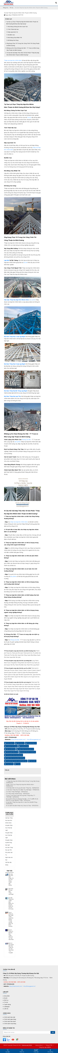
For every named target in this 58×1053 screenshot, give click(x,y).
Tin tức (6, 1002)
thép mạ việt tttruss (10, 749)
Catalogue (7, 1006)
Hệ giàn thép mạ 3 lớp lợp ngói (8, 835)
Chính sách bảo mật (9, 1017)
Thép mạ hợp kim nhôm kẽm (13, 60)
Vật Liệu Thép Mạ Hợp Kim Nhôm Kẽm (16, 300)
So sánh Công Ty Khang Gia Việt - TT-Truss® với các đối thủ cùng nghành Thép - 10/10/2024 (22, 799)
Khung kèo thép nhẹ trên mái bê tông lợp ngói (16, 761)
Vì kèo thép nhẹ (20, 743)
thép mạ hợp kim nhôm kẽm (19, 522)
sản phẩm (18, 441)
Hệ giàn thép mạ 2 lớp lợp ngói (8, 828)
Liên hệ (6, 1008)
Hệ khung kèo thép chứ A (11, 752)
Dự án (5, 998)
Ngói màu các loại (9, 859)
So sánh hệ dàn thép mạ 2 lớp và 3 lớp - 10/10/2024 (23, 805)
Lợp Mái (6, 260)
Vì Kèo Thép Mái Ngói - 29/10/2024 (17, 791)
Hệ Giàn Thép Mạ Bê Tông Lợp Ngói (15, 391)
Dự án (29, 117)
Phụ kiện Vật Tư (8, 854)
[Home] (8, 3)
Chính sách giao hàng (10, 1019)
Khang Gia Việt (26, 439)
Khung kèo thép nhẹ (31, 743)
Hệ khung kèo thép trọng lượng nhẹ (14, 755)
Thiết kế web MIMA (27, 1045)
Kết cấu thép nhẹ (10, 743)
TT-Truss (18, 763)
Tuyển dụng (7, 1004)
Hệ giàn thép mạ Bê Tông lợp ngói (8, 842)
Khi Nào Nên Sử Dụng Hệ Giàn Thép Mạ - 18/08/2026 (23, 788)
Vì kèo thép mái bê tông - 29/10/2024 (18, 793)
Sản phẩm (7, 996)
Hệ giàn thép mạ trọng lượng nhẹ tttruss (15, 758)
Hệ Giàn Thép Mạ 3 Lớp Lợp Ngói (14, 364)
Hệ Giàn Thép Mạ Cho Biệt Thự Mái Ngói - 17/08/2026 (23, 790)
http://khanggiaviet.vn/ (33, 739)
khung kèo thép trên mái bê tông (28, 752)
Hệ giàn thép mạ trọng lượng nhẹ (25, 749)
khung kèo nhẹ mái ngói (11, 746)
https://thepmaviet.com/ (18, 739)
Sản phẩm (32, 300)
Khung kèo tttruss (24, 746)
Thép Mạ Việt (33, 761)
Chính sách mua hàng (10, 1023)
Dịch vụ (6, 1000)
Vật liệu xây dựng (8, 864)
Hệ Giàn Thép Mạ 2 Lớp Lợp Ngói (14, 336)
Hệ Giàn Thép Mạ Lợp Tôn (12, 396)
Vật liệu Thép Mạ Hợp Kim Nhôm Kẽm (9, 820)
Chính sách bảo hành (10, 1021)
